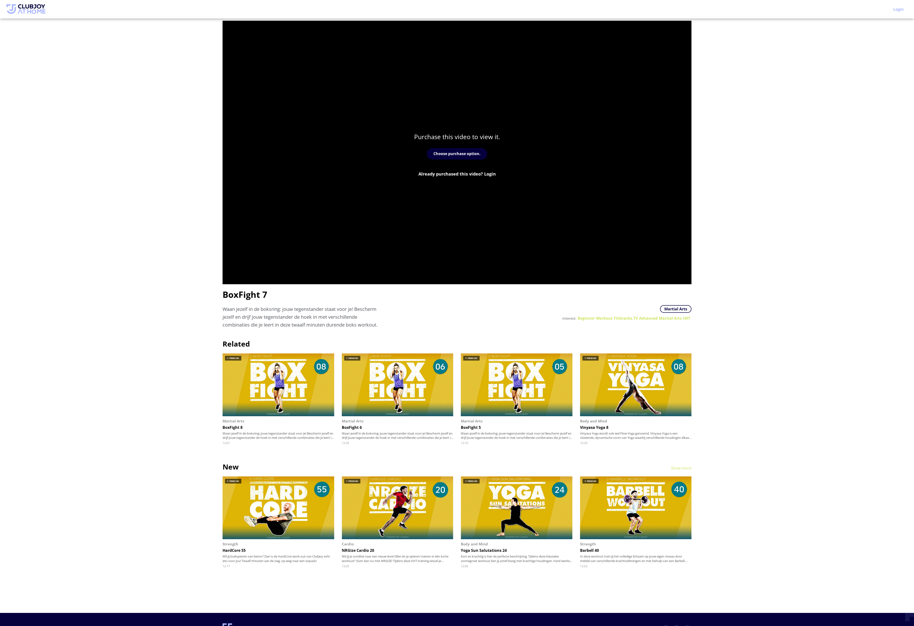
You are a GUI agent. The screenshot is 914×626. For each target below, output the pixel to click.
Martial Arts (675, 309)
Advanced (648, 318)
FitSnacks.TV (626, 318)
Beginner (586, 318)
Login (898, 9)
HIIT (686, 318)
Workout (604, 318)
